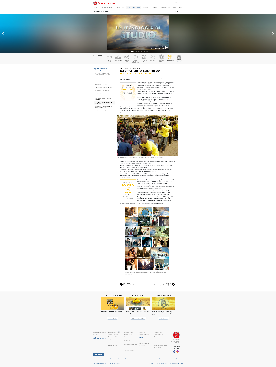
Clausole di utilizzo (171, 363)
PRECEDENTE (126, 283)
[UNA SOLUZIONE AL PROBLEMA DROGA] (164, 221)
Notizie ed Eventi (143, 331)
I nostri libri (145, 7)
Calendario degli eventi (144, 334)
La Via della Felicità (158, 332)
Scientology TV (169, 2)
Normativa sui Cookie (163, 363)
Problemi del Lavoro (128, 348)
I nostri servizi (155, 7)
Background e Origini (112, 339)
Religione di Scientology (121, 358)
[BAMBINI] (131, 252)
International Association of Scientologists (170, 358)
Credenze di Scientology (113, 334)
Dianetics (103, 358)
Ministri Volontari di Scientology (100, 69)
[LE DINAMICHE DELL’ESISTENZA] (145, 211)
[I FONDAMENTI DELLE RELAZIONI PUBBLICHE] (162, 264)
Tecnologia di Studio (158, 334)
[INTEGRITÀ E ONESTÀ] (143, 231)
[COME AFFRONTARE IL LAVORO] (144, 252)
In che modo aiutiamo (101, 12)
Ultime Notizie (142, 332)
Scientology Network (111, 358)
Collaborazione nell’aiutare (101, 84)
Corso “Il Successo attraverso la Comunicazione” (130, 339)
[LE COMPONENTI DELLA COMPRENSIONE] (161, 211)
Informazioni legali (179, 363)
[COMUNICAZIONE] (144, 221)
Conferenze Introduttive (144, 343)
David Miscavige (131, 358)
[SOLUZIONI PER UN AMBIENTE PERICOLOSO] (147, 242)
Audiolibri (141, 341)
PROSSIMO (168, 283)
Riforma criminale (158, 336)
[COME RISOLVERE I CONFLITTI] (131, 231)
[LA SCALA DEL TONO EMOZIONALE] (131, 221)
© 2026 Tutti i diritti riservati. (107, 363)
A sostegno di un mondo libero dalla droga (117, 359)
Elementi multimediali (100, 81)
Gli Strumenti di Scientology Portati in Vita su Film (104, 103)
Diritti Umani (156, 343)
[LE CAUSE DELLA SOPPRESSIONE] (133, 242)
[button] (134, 51)
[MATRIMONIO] (161, 242)
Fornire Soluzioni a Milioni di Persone (103, 110)
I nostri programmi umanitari (133, 7)
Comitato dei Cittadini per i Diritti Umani (159, 359)
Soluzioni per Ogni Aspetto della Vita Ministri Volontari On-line (162, 285)
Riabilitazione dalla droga (159, 339)
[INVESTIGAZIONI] (146, 264)
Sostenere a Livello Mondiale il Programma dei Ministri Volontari (102, 74)
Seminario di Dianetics (128, 332)
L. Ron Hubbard (96, 358)
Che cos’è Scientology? (106, 7)
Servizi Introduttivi (128, 331)
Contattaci (160, 2)
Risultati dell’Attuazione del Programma (104, 114)
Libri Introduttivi (142, 339)
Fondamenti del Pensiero (129, 350)
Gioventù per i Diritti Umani (143, 359)
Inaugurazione (96, 334)
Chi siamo (96, 7)
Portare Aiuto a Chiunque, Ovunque (103, 87)
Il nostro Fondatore (119, 7)
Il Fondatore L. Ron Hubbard (114, 332)
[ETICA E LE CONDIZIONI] (159, 231)
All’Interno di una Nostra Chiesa (99, 332)
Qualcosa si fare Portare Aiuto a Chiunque (131, 285)
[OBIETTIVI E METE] (131, 264)
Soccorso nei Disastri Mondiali (102, 90)
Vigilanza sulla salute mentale (160, 345)
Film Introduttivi (142, 345)
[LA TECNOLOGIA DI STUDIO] (131, 211)
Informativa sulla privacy (153, 363)
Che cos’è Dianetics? (112, 336)
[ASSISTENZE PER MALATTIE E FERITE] (154, 221)
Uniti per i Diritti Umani (131, 359)
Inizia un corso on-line (141, 358)
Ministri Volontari (99, 77)
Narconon (104, 359)
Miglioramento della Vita (129, 336)
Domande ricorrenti (165, 7)
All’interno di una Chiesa (113, 343)
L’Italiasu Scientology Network (99, 338)
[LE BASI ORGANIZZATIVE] (160, 252)
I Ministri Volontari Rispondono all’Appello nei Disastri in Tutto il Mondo (104, 94)
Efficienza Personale (128, 334)
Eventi (174, 7)
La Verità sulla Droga (158, 341)
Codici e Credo (111, 341)
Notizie (180, 7)
